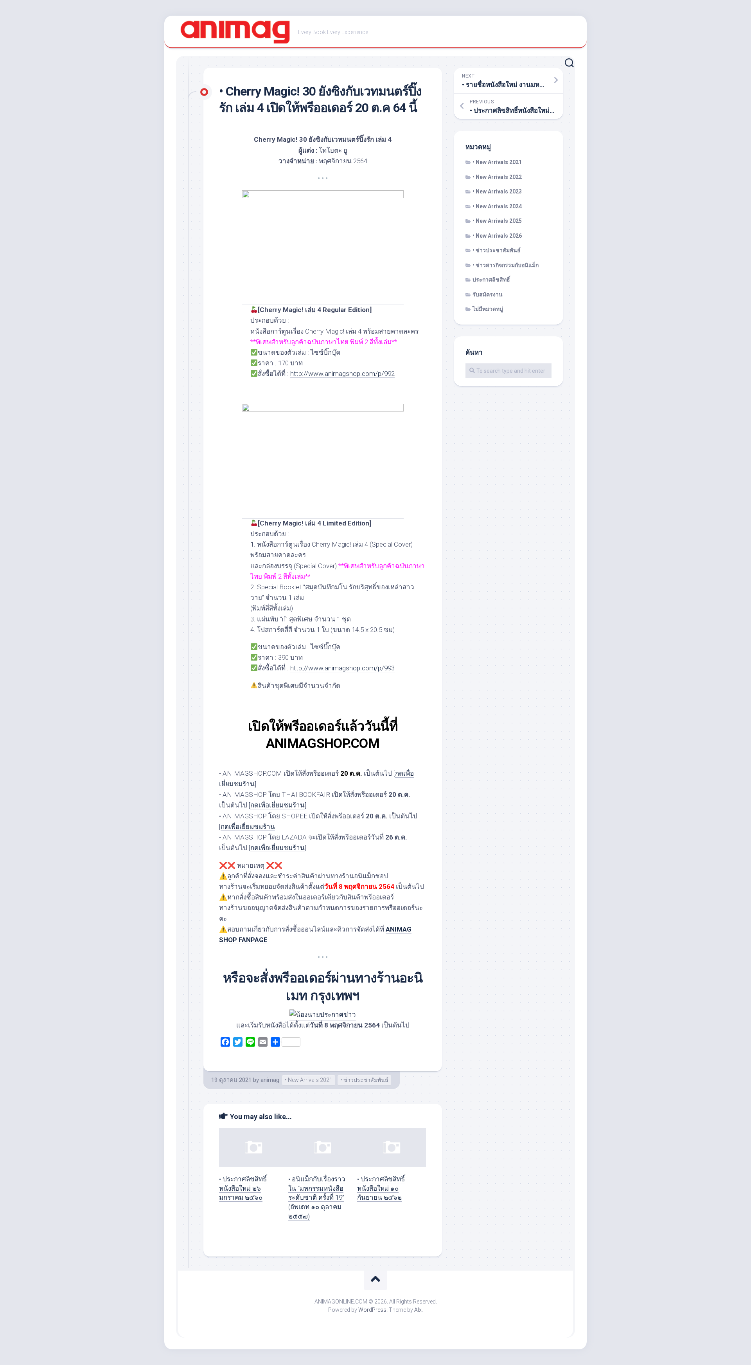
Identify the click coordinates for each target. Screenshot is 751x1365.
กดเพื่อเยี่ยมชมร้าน (277, 805)
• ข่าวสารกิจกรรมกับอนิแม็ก (506, 265)
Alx (418, 1310)
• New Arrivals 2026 (497, 236)
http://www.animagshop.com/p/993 (342, 668)
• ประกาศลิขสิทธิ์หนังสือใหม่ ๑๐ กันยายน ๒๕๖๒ (381, 1188)
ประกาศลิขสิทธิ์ (491, 279)
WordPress (372, 1310)
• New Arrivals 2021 (308, 1080)
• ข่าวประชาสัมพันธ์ (364, 1080)
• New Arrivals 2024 (497, 206)
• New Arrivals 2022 (497, 177)
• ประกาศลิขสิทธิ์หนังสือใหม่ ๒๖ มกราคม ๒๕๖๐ (243, 1188)
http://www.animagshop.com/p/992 (342, 373)
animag (270, 1079)
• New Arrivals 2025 (497, 221)
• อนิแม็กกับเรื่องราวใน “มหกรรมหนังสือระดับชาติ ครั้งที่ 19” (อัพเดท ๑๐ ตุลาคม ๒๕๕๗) (316, 1197)
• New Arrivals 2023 (497, 191)
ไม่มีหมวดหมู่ (488, 309)
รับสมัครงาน (488, 294)
